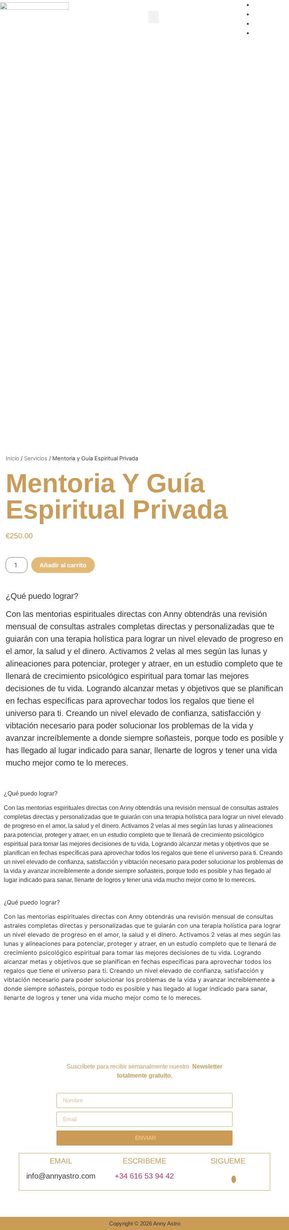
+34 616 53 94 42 (144, 1176)
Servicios (35, 458)
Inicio (12, 458)
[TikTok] (233, 1179)
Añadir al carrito (63, 565)
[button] (153, 17)
